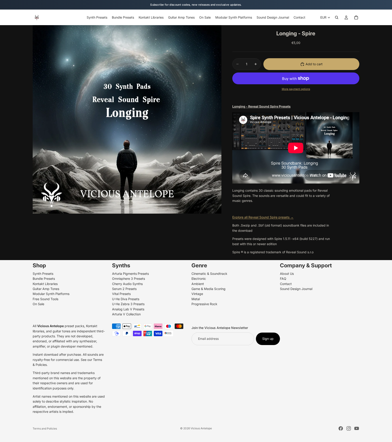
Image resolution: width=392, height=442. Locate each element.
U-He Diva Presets (125, 299)
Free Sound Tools (45, 299)
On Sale (38, 304)
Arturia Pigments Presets (130, 273)
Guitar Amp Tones (46, 289)
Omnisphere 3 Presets (128, 279)
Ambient (197, 284)
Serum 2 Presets (124, 289)
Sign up (268, 339)
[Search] (337, 17)
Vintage (197, 294)
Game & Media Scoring (208, 289)
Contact (286, 284)
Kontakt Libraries (45, 284)
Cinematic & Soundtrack (209, 273)
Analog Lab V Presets (128, 309)
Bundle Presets (44, 279)
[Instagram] (348, 428)
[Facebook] (340, 428)
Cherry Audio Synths (127, 284)
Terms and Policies (45, 428)
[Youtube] (356, 428)
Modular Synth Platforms (51, 294)
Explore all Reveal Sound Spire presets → (263, 217)
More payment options (296, 89)
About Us (287, 273)
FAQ (283, 279)
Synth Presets (43, 273)
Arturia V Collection (126, 314)
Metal (195, 299)
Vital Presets (121, 294)
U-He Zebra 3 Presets (128, 304)
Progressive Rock (204, 304)
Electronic (198, 279)
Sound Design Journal (296, 289)
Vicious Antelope (201, 428)
